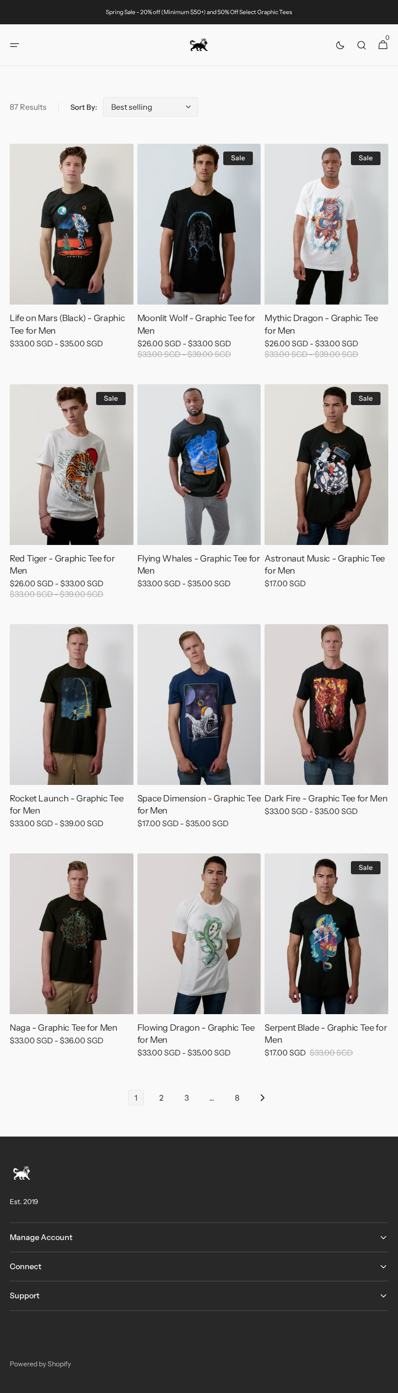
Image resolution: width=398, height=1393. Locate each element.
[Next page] (262, 1097)
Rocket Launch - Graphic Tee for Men (66, 804)
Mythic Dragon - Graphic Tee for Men (321, 324)
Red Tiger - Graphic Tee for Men (62, 564)
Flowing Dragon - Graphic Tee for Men (196, 1033)
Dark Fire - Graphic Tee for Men (326, 798)
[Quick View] (35, 279)
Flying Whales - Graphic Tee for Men (198, 564)
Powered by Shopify (40, 1363)
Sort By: (83, 107)
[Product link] (71, 252)
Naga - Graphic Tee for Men (63, 1027)
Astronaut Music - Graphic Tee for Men (325, 564)
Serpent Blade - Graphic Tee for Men (326, 1033)
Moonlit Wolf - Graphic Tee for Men (196, 324)
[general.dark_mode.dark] (340, 45)
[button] (14, 45)
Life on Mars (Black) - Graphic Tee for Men (67, 324)
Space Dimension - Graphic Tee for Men (199, 804)
